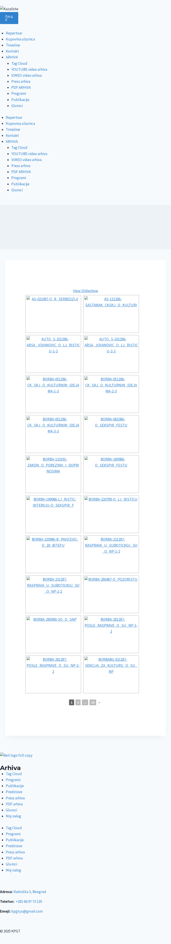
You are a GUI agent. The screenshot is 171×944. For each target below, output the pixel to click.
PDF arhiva (14, 804)
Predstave (14, 791)
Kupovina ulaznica (20, 39)
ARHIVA (12, 57)
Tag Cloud (19, 63)
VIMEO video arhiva (26, 75)
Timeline (13, 45)
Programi (18, 93)
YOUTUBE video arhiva (29, 69)
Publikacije (20, 99)
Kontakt (12, 51)
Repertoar (14, 33)
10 (92, 702)
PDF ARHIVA (21, 87)
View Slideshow (85, 290)
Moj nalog (13, 816)
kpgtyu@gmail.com (27, 911)
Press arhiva (20, 81)
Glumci (17, 105)
